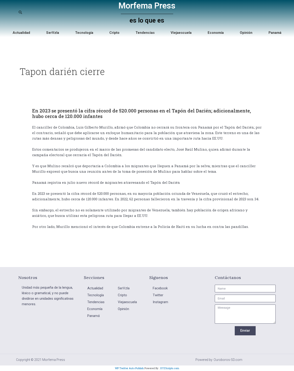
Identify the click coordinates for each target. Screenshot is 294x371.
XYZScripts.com (169, 368)
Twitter (158, 295)
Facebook (160, 288)
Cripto (114, 33)
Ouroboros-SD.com (228, 360)
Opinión (246, 33)
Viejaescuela (181, 33)
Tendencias (145, 33)
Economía (216, 33)
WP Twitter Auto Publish (129, 368)
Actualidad (21, 33)
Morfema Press (147, 6)
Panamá (275, 33)
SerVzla (52, 33)
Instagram (160, 302)
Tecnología (84, 33)
